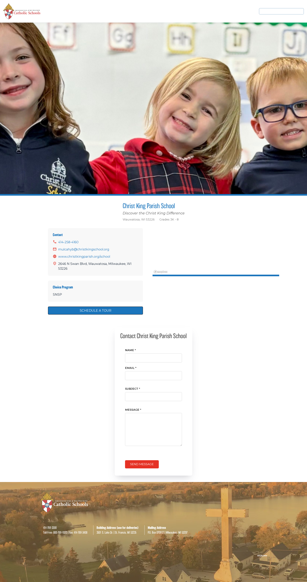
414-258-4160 (68, 242)
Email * (130, 368)
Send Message (142, 464)
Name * (130, 350)
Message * (133, 409)
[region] (216, 252)
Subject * (132, 388)
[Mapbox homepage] (161, 272)
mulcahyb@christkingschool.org (83, 249)
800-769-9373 (60, 532)
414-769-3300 (50, 527)
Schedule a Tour (95, 310)
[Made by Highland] (153, 555)
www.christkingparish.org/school (84, 256)
